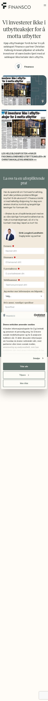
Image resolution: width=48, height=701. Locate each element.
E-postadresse (10, 268)
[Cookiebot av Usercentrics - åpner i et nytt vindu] (34, 315)
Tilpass (22, 375)
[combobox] (24, 296)
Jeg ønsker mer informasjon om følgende (23, 291)
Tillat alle (24, 366)
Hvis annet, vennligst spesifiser (18, 302)
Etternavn (8, 257)
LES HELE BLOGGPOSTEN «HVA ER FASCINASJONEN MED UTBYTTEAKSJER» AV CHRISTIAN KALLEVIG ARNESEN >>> (24, 156)
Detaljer (36, 358)
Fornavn (7, 246)
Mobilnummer (10, 280)
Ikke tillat (24, 383)
